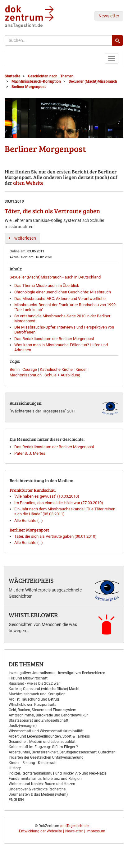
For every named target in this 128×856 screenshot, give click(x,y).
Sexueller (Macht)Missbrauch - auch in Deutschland (55, 277)
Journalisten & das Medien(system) (38, 794)
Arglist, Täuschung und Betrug (34, 699)
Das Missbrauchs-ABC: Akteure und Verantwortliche (60, 298)
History (15, 768)
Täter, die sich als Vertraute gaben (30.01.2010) (55, 536)
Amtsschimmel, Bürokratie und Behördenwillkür (48, 715)
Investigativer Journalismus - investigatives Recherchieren (57, 673)
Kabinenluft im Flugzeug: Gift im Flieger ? (43, 747)
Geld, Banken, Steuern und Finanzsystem (42, 710)
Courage (29, 369)
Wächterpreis (31, 580)
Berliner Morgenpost (29, 530)
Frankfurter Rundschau (33, 490)
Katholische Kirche (56, 369)
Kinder (81, 369)
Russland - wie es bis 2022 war (34, 683)
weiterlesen (25, 238)
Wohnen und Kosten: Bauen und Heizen (42, 784)
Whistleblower (33, 614)
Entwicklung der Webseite (40, 831)
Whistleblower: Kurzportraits (32, 704)
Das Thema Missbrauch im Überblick (46, 285)
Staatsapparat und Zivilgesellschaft (38, 720)
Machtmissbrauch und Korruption (37, 694)
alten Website (28, 182)
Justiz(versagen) (23, 726)
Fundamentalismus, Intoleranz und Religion (45, 778)
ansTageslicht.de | (75, 826)
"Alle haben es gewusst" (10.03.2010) (46, 496)
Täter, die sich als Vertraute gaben (52, 210)
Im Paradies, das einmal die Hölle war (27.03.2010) (58, 502)
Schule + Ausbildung (62, 375)
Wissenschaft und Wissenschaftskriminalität (46, 731)
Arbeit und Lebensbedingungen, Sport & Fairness (49, 736)
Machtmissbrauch (26, 375)
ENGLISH (16, 800)
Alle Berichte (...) (28, 520)
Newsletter (108, 15)
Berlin (15, 369)
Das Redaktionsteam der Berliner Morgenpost (54, 338)
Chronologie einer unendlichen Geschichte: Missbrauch (62, 292)
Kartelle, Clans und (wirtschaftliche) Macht (44, 689)
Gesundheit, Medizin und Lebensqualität (42, 741)
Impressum (95, 831)
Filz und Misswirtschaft (28, 678)
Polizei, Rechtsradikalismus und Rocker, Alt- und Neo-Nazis (58, 773)
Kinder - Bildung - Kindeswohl (33, 763)
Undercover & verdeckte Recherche (37, 789)
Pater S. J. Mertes (29, 453)
